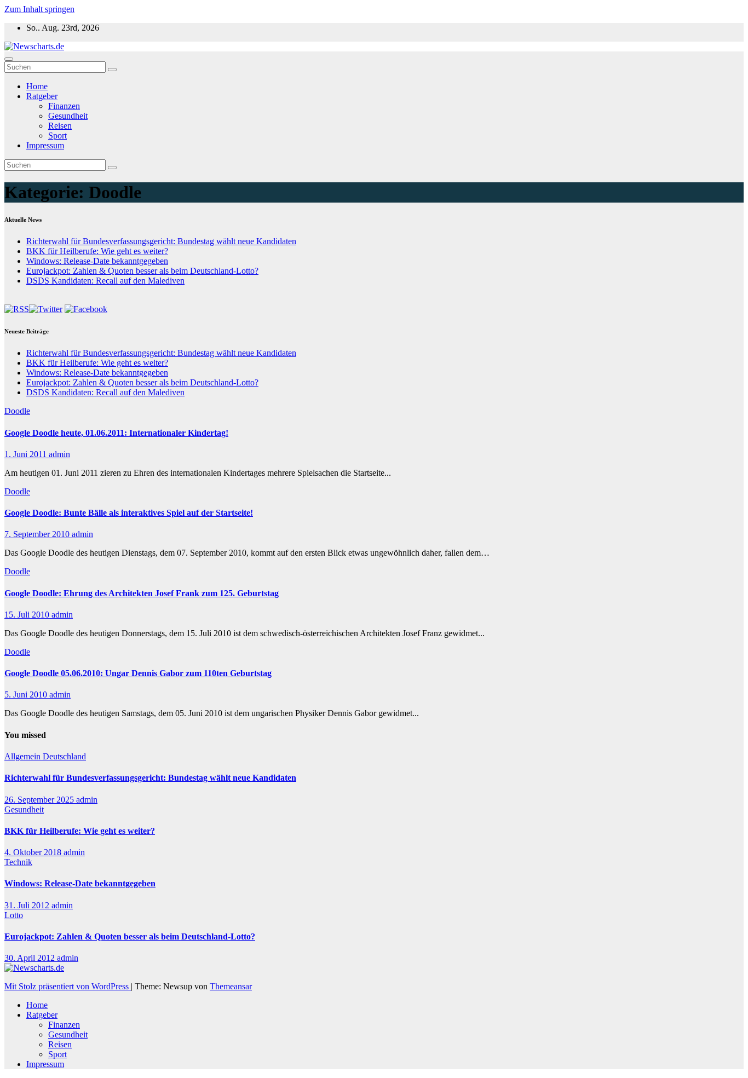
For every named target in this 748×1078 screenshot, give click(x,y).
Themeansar (231, 986)
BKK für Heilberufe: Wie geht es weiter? (97, 251)
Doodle (17, 411)
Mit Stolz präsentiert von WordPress (67, 986)
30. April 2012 (30, 957)
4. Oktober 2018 (34, 852)
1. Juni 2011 (26, 454)
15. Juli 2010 (27, 614)
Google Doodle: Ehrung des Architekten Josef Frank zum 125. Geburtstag (141, 593)
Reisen (60, 125)
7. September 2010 (38, 534)
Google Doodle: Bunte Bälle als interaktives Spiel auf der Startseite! (128, 512)
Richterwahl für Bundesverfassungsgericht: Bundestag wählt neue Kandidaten (161, 241)
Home (37, 86)
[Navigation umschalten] (8, 59)
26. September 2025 (40, 799)
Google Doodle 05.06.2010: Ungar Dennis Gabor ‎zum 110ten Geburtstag (138, 673)
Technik (18, 862)
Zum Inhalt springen (39, 9)
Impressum (45, 145)
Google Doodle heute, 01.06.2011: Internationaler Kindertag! (116, 432)
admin (59, 454)
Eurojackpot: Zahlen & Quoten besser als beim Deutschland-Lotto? (142, 270)
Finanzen (64, 106)
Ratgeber (41, 96)
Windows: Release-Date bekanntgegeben (97, 261)
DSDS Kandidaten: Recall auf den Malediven (105, 280)
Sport (57, 135)
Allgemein (23, 756)
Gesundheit (68, 115)
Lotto (13, 915)
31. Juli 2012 (27, 905)
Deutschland (64, 756)
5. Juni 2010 (26, 694)
